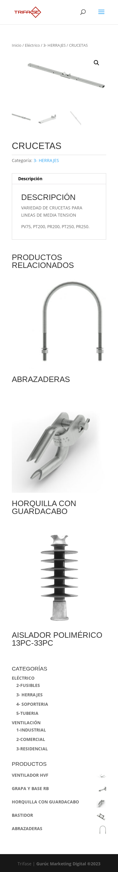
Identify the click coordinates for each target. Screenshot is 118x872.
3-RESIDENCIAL (32, 749)
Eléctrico (32, 45)
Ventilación (26, 722)
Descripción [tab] (30, 178)
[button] (96, 62)
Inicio (16, 45)
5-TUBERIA (27, 713)
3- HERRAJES (54, 45)
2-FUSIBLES (28, 685)
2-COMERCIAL (30, 739)
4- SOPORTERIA (32, 704)
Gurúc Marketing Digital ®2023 (68, 864)
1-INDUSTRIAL (31, 730)
